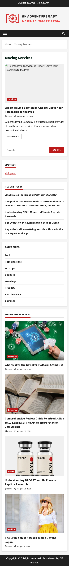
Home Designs (13, 261)
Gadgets (10, 274)
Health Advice (13, 294)
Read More (14, 137)
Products (10, 287)
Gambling (12, 356)
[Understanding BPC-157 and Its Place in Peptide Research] (34, 456)
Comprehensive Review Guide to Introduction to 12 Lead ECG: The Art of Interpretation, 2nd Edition (34, 422)
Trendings (11, 281)
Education (12, 410)
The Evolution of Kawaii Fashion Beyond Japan (32, 222)
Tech (7, 255)
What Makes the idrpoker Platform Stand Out (31, 194)
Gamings (10, 300)
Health (11, 471)
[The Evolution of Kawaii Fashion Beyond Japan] (34, 514)
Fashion (11, 529)
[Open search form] (63, 33)
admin (10, 116)
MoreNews (49, 558)
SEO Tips (10, 268)
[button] (5, 33)
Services (12, 99)
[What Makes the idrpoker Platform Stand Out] (34, 340)
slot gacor (10, 173)
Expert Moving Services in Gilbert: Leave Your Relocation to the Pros (34, 83)
